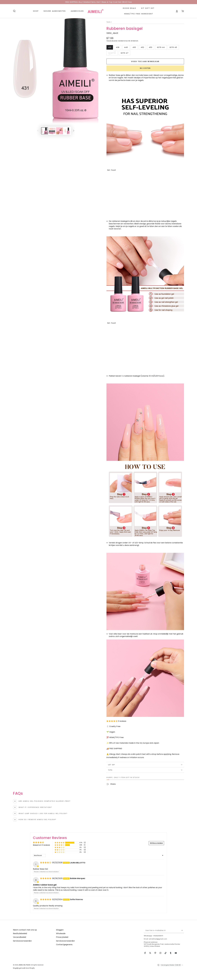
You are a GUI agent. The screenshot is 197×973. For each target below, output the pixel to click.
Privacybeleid (62, 937)
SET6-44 (162, 48)
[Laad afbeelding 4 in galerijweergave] (67, 130)
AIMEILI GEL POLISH (24, 965)
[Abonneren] (182, 930)
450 (135, 48)
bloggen (60, 930)
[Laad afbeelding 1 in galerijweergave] (44, 130)
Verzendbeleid (19, 937)
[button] (14, 11)
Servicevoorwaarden (22, 941)
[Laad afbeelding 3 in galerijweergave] (59, 130)
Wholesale (60, 933)
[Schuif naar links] (37, 130)
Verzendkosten (112, 41)
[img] (46, 862)
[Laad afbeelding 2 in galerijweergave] (52, 130)
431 (110, 48)
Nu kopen (145, 68)
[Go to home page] (95, 11)
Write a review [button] (156, 843)
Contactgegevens (64, 944)
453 (151, 48)
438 (118, 48)
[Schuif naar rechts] (73, 130)
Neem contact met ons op (25, 930)
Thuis (108, 22)
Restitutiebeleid (20, 933)
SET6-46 (113, 53)
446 (127, 48)
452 (143, 48)
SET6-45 (174, 48)
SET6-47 (125, 53)
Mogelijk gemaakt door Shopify (24, 968)
